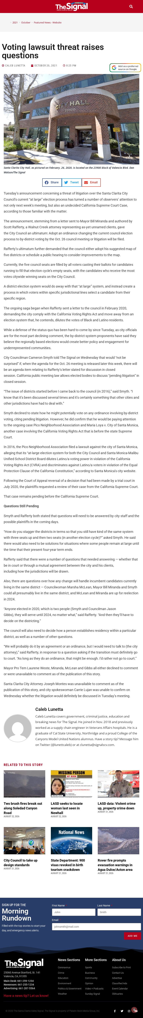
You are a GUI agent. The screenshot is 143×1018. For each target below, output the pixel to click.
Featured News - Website (47, 22)
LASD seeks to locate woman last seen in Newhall (67, 808)
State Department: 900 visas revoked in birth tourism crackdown (68, 865)
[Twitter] (122, 1011)
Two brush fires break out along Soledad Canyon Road (23, 808)
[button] (12, 7)
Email (55, 920)
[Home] (8, 22)
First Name (58, 905)
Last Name (104, 905)
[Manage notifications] (134, 1010)
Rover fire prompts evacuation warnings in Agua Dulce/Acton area (115, 865)
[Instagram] (129, 1011)
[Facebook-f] (115, 1011)
